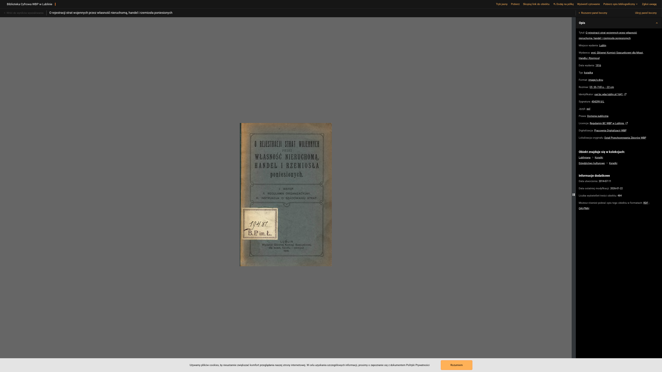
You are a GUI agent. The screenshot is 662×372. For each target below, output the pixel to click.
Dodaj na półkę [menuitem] (565, 4)
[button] (619, 22)
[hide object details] (574, 194)
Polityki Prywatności (418, 365)
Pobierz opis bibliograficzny (619, 4)
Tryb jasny (502, 4)
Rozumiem (456, 365)
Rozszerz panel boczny (594, 12)
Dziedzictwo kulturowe (592, 163)
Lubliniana (584, 157)
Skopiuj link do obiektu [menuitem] (536, 4)
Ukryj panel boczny (646, 12)
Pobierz (515, 4)
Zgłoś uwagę (649, 4)
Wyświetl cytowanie (588, 4)
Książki (599, 157)
